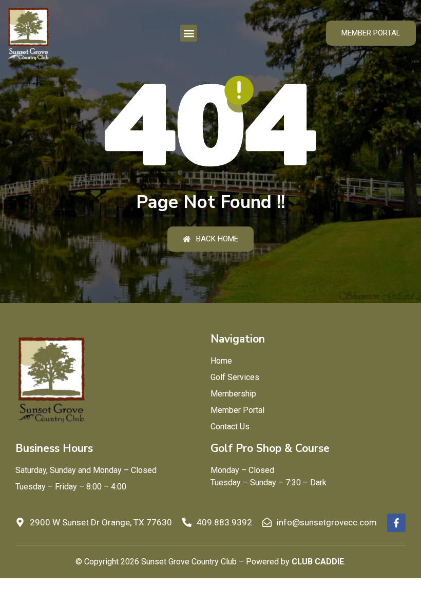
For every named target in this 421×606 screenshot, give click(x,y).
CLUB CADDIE (318, 561)
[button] (188, 33)
